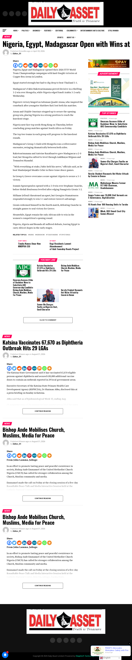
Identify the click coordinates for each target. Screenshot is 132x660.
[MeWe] (40, 65)
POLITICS (25, 30)
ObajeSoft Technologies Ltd (87, 656)
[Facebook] (15, 65)
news (31, 235)
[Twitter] (20, 65)
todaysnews (52, 235)
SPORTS (60, 37)
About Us (70, 37)
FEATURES (47, 30)
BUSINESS (36, 30)
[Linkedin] (30, 65)
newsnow (40, 235)
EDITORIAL (59, 30)
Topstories (65, 235)
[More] (55, 65)
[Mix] (45, 65)
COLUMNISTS (71, 30)
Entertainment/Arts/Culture (92, 30)
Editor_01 (17, 54)
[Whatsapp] (50, 65)
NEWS (15, 30)
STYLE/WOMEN (113, 30)
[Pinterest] (35, 65)
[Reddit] (25, 65)
